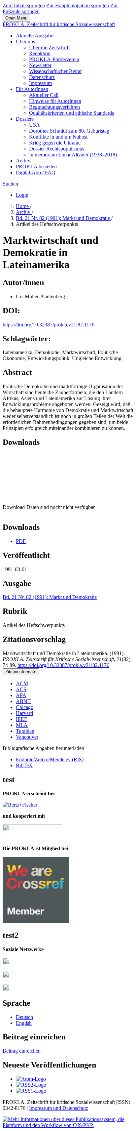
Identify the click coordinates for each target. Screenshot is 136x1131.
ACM (22, 683)
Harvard (24, 713)
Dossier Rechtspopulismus (56, 148)
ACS (21, 689)
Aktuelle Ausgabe (34, 35)
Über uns (25, 41)
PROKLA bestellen (36, 166)
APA (21, 695)
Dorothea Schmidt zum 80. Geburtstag (69, 131)
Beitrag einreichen (22, 1051)
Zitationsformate (20, 671)
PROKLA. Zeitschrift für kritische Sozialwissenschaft (59, 24)
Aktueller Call (43, 95)
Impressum (40, 83)
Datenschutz (42, 77)
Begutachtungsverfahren (54, 107)
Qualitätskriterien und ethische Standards (71, 113)
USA (34, 125)
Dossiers (25, 119)
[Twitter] (6, 976)
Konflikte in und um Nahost (58, 137)
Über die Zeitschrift (49, 47)
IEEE (21, 719)
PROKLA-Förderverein (54, 59)
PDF (21, 541)
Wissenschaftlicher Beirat (55, 71)
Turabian (25, 731)
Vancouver (27, 737)
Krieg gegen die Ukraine (55, 143)
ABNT (23, 701)
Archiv (23, 160)
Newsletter (40, 65)
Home (23, 206)
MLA (22, 725)
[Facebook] (6, 962)
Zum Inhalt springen (24, 5)
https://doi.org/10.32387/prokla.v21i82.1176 (48, 324)
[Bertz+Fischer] (20, 805)
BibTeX (24, 765)
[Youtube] (6, 989)
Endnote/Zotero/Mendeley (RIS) (50, 759)
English (24, 1023)
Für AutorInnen (32, 89)
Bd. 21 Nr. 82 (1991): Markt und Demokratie (63, 218)
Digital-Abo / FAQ (35, 172)
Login (22, 195)
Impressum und (45, 1108)
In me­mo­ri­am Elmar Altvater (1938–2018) (73, 154)
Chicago (24, 707)
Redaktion (40, 53)
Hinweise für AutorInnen (55, 101)
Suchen (10, 184)
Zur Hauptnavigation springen (77, 5)
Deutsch (24, 1017)
